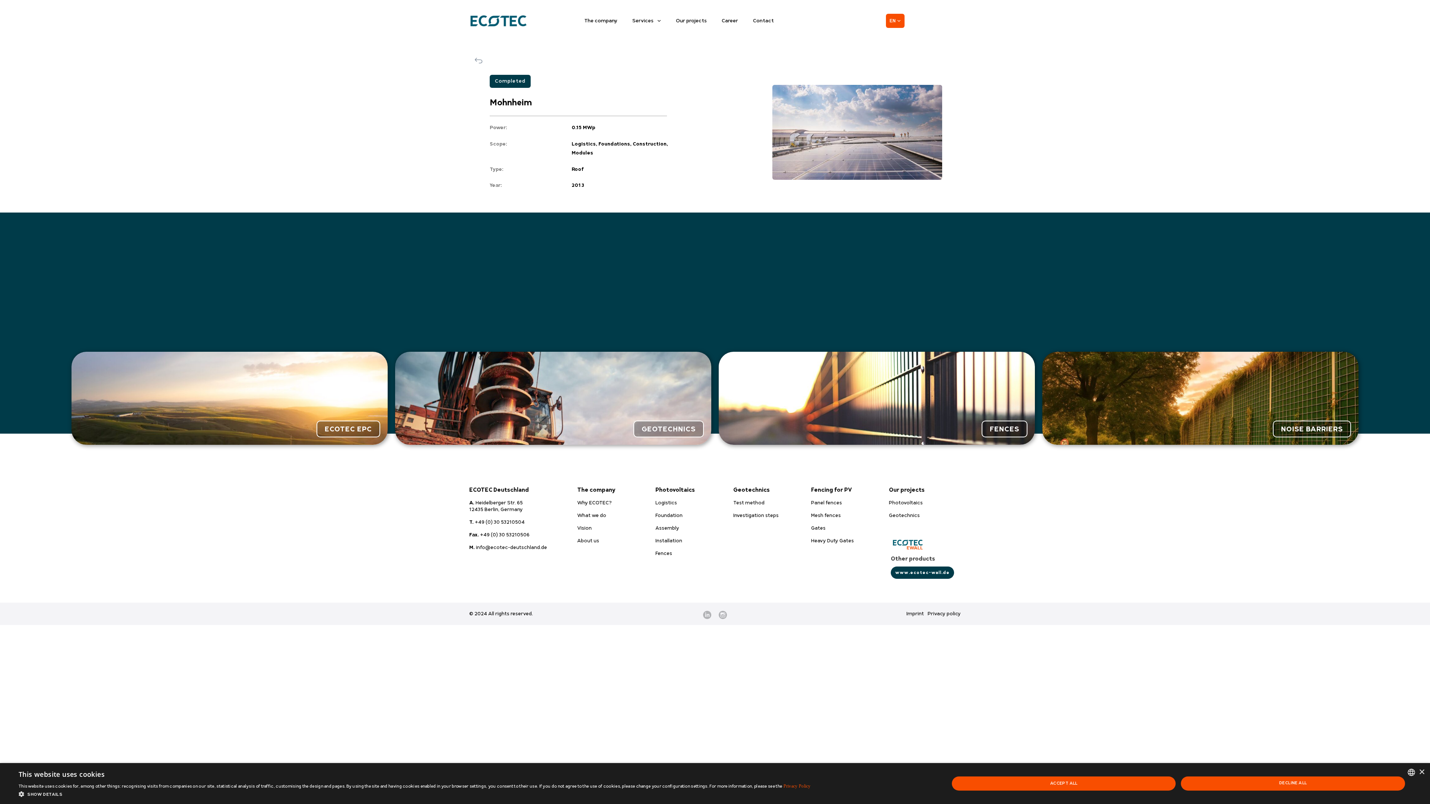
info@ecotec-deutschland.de (508, 547)
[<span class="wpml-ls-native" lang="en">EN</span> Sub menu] (899, 21)
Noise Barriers (1312, 429)
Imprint (915, 613)
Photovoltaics (675, 490)
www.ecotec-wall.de (922, 572)
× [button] (1421, 772)
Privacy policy (944, 613)
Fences (1004, 429)
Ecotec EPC (348, 429)
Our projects (691, 20)
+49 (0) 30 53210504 (497, 522)
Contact (763, 20)
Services (643, 20)
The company (600, 20)
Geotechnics (751, 490)
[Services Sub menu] (659, 21)
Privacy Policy (797, 786)
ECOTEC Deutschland (499, 490)
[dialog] (715, 783)
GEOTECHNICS (669, 429)
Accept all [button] (1064, 783)
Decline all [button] (1293, 783)
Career (730, 20)
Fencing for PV (831, 490)
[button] (415, 794)
